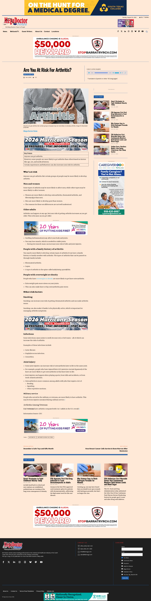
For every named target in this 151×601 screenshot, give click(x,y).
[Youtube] (142, 36)
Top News (126, 562)
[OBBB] (126, 28)
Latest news (99, 101)
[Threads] (132, 36)
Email (123, 556)
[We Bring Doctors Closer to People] (15, 550)
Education (126, 568)
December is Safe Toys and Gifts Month (38, 453)
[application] (107, 77)
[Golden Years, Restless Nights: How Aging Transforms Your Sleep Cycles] (101, 155)
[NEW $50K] (75, 521)
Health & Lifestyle (28, 79)
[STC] (75, 12)
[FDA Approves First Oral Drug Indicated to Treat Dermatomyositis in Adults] (101, 121)
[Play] (89, 77)
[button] (146, 36)
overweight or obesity (44, 283)
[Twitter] (121, 36)
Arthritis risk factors (45, 442)
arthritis (32, 442)
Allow (105, 2)
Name (123, 551)
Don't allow (98, 2)
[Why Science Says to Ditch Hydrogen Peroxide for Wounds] (101, 132)
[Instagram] (128, 36)
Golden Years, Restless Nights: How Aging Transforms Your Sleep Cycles (118, 154)
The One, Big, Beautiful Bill (130, 579)
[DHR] (75, 600)
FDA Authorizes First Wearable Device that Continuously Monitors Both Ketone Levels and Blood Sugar (118, 142)
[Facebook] (118, 36)
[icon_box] (85, 550)
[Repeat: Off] (125, 77)
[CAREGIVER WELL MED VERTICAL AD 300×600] (110, 193)
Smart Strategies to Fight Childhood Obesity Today (119, 107)
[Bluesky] (135, 36)
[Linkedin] (125, 36)
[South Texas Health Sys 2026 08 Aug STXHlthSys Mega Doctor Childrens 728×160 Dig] (56, 233)
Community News (128, 565)
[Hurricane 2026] (56, 148)
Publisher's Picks (127, 576)
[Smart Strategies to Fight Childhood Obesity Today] (101, 109)
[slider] (117, 77)
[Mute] (113, 77)
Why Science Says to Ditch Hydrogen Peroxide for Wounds (119, 130)
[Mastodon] (139, 36)
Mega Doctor (126, 573)
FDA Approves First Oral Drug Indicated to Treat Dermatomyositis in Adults (119, 119)
